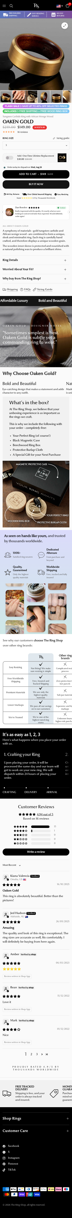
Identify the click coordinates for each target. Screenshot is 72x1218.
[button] (21, 826)
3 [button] (37, 1054)
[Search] (10, 6)
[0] (66, 5)
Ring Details (10, 260)
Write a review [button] (36, 852)
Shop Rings (12, 1118)
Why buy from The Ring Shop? (22, 278)
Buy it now (36, 184)
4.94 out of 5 (45, 814)
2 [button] (31, 1054)
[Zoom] (64, 25)
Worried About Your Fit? (18, 269)
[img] (11, 885)
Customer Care (15, 1131)
